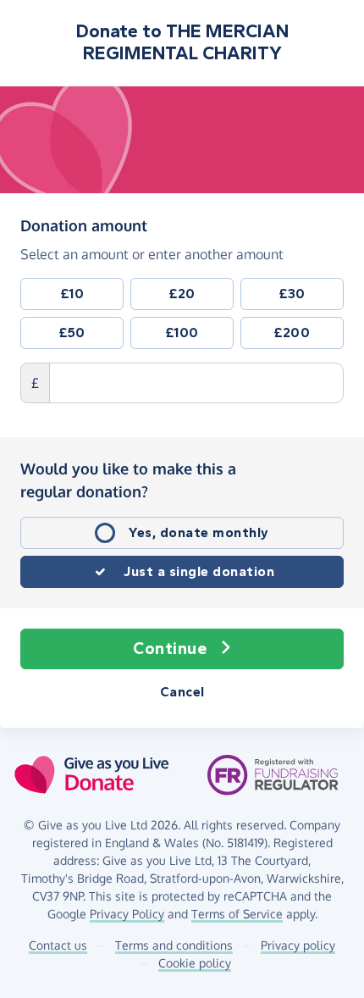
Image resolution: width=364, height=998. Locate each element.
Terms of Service (237, 914)
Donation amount (83, 225)
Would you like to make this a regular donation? (128, 480)
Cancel (182, 692)
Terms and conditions (174, 945)
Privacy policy (298, 945)
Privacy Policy (127, 914)
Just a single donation (199, 571)
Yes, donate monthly (199, 532)
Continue (170, 648)
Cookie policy (194, 963)
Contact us (58, 945)
